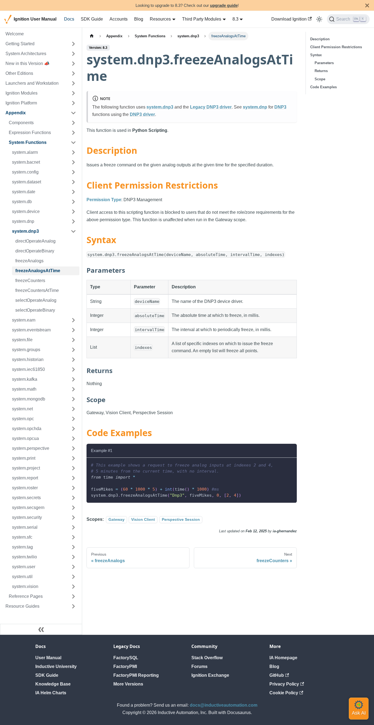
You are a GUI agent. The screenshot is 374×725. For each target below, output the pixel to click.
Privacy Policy (284, 684)
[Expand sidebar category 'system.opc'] (73, 418)
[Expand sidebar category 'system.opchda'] (73, 428)
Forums (199, 666)
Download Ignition (289, 19)
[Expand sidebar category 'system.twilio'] (73, 557)
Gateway (116, 519)
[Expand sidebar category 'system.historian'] (73, 359)
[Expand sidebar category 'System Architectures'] (73, 53)
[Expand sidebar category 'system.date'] (73, 191)
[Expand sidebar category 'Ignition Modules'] (73, 93)
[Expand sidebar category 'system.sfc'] (73, 537)
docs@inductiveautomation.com (223, 705)
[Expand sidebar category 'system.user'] (73, 566)
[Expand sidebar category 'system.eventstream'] (73, 330)
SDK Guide (92, 19)
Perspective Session (181, 519)
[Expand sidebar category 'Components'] (73, 122)
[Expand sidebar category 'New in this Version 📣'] (73, 63)
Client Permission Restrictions (336, 47)
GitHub (276, 675)
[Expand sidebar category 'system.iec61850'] (73, 369)
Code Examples (323, 87)
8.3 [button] (235, 19)
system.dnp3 (159, 107)
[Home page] (92, 36)
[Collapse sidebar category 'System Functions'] (73, 142)
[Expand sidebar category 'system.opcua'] (73, 438)
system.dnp (255, 107)
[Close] (367, 5)
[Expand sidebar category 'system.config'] (73, 172)
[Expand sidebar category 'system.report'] (73, 478)
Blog (138, 19)
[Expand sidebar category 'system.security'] (73, 517)
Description (320, 39)
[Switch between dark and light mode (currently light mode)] (319, 19)
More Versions (128, 684)
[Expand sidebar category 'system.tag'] (73, 547)
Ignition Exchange (210, 675)
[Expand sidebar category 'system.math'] (73, 389)
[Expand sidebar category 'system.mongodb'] (73, 399)
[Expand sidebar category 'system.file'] (73, 340)
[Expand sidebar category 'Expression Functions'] (73, 132)
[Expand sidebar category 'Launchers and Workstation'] (73, 83)
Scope (320, 79)
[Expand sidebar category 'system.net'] (73, 409)
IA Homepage (283, 657)
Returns (321, 71)
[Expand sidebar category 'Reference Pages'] (73, 596)
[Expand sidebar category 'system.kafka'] (73, 379)
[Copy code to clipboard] (290, 464)
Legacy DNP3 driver (211, 107)
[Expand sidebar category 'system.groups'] (73, 349)
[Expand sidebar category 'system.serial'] (73, 527)
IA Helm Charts (50, 692)
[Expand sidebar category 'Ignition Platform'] (73, 103)
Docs (69, 19)
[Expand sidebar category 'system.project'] (73, 468)
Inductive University (56, 666)
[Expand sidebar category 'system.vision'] (73, 586)
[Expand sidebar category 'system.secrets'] (73, 497)
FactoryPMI (125, 666)
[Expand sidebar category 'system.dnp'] (73, 221)
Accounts (119, 19)
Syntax (316, 55)
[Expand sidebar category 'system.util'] (73, 576)
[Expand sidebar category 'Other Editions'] (73, 73)
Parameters (324, 63)
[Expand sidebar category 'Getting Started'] (73, 43)
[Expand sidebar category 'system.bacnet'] (73, 162)
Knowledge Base (53, 684)
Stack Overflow (207, 657)
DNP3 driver (142, 114)
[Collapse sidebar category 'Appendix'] (73, 113)
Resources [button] (160, 19)
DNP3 (280, 107)
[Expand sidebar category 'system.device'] (73, 211)
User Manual (48, 657)
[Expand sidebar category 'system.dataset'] (73, 182)
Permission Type (104, 199)
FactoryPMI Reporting (136, 675)
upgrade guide (224, 5)
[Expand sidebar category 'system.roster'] (73, 488)
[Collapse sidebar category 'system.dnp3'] (73, 231)
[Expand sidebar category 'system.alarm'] (73, 152)
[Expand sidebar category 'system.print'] (73, 458)
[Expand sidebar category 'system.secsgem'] (73, 507)
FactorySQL (125, 657)
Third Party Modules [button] (201, 19)
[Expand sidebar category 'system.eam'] (73, 320)
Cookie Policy (283, 692)
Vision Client (143, 519)
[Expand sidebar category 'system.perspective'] (73, 448)
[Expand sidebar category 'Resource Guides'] (73, 606)
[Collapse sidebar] (41, 629)
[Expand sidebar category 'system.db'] (73, 201)
